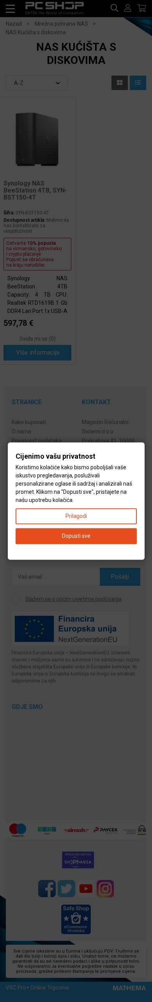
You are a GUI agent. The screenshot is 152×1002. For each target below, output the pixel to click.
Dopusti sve (76, 536)
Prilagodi (76, 516)
